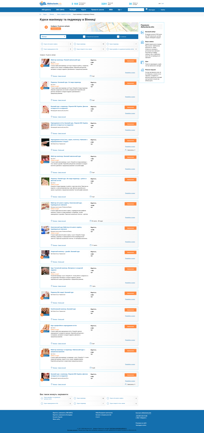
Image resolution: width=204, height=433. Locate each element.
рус (163, 3)
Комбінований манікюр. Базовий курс (63, 309)
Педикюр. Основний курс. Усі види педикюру (66, 82)
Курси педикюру (114, 44)
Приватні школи (97, 9)
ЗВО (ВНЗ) (60, 9)
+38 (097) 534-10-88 (141, 416)
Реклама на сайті (141, 423)
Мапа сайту (56, 419)
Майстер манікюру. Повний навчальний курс (65, 60)
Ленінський (61, 150)
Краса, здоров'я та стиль (64, 14)
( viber (137, 418)
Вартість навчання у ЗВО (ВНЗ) (63, 413)
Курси (83, 9)
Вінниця (52, 14)
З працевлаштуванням (92, 36)
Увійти (163, 10)
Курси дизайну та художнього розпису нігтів (122, 49)
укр (159, 3)
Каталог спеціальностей (103, 415)
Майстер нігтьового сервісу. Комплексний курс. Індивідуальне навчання (66, 204)
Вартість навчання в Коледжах (62, 415)
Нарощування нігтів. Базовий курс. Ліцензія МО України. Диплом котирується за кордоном (69, 124)
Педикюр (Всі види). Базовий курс (62, 292)
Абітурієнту (46, 9)
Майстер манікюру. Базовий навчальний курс (66, 156)
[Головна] (52, 3)
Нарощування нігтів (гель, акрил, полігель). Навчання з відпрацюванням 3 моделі (69, 140)
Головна (40, 14)
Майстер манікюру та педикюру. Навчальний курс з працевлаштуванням (68, 350)
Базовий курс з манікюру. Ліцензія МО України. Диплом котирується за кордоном (69, 375)
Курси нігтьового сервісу (50, 44)
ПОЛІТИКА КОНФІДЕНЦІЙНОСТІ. (118, 428)
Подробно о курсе (130, 72)
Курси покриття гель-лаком (84, 49)
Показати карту (56, 28)
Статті (98, 417)
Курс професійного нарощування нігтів (64, 325)
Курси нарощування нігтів (51, 49)
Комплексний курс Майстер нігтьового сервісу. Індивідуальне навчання (66, 228)
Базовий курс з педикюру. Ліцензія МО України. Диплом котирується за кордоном (69, 107)
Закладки (152, 10)
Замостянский (62, 76)
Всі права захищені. (72, 430)
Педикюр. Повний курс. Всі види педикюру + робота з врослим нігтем (69, 179)
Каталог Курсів (57, 417)
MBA (111, 9)
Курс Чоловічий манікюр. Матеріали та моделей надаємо (67, 269)
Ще (119, 9)
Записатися (130, 61)
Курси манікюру (81, 44)
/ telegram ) (143, 418)
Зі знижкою (123, 36)
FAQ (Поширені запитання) (104, 413)
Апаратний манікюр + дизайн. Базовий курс (65, 251)
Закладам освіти (141, 425)
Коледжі (73, 9)
